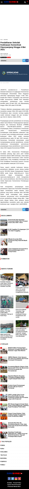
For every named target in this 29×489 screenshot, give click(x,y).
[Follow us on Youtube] (19, 478)
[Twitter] (24, 60)
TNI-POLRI (3, 455)
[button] (27, 1)
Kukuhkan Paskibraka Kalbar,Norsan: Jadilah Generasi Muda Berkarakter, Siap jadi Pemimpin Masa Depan (17, 434)
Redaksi (9, 482)
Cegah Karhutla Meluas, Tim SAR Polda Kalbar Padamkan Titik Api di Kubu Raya (6, 312)
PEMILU (2, 464)
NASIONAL (6, 39)
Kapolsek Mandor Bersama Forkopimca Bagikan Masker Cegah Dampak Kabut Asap (16, 377)
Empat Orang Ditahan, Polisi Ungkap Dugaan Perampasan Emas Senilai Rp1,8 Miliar (17, 415)
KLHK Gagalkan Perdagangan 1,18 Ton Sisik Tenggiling (18, 230)
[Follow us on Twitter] (12, 478)
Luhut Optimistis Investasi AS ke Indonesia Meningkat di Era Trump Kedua (18, 250)
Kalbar (2, 448)
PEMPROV (3, 461)
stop (9, 57)
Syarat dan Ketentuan (14, 484)
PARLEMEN (3, 452)
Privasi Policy (17, 482)
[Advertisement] (14, 22)
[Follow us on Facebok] (9, 478)
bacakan (4, 57)
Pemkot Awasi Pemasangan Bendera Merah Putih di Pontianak (16, 387)
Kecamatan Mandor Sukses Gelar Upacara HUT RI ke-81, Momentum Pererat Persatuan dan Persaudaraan (18, 368)
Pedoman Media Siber (14, 486)
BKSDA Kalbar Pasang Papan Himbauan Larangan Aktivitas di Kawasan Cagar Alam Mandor (17, 349)
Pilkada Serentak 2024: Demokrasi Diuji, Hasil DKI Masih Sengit (17, 240)
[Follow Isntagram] (16, 478)
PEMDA (2, 445)
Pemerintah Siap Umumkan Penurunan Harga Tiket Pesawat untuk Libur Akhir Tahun (18, 221)
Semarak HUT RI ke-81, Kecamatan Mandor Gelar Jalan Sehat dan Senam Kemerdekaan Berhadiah (18, 425)
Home (1, 39)
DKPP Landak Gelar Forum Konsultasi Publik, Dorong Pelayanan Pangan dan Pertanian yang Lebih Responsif (18, 397)
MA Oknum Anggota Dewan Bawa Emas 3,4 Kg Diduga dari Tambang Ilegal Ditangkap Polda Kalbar (18, 405)
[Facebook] (27, 60)
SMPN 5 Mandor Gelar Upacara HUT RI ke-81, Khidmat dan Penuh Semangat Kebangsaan (18, 359)
